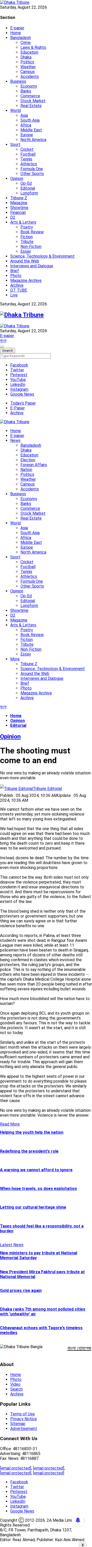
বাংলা (3, 340)
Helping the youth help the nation (31, 1132)
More (15, 659)
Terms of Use (22, 1414)
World (15, 110)
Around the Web (24, 261)
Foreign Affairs (33, 464)
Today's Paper (23, 403)
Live (14, 295)
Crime (25, 42)
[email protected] (15, 1468)
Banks (25, 91)
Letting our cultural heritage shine (33, 1207)
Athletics (28, 164)
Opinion (16, 178)
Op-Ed (26, 183)
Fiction (26, 236)
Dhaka (25, 57)
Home (15, 32)
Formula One (31, 168)
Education (29, 52)
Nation (26, 469)
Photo (15, 275)
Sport (15, 144)
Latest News (12, 1244)
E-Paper (17, 408)
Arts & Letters (23, 222)
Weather (28, 66)
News (15, 440)
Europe (26, 134)
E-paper (17, 28)
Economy (28, 86)
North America (33, 139)
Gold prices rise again (21, 1290)
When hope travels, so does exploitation (38, 1188)
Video (15, 1384)
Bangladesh (20, 37)
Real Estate (31, 105)
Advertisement (23, 1428)
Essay (25, 251)
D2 (12, 217)
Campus (27, 71)
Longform (29, 193)
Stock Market (32, 100)
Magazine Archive (26, 280)
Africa (25, 125)
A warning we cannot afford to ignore (36, 1169)
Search (16, 1389)
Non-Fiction (30, 246)
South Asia (30, 120)
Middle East (31, 130)
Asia (24, 115)
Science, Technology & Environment (42, 256)
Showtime (19, 207)
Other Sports (32, 173)
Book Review (32, 232)
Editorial (27, 188)
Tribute (26, 241)
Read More (10, 1124)
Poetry (26, 227)
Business (18, 81)
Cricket (26, 149)
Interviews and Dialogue (31, 265)
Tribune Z (18, 198)
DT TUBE (18, 290)
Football (28, 154)
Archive (17, 285)
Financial (18, 212)
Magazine (18, 202)
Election (27, 459)
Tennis (26, 159)
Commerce (30, 96)
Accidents (29, 76)
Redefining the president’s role (29, 1151)
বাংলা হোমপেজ (79, 1348)
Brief (14, 270)
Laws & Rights (33, 47)
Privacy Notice (23, 1418)
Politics (27, 62)
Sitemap (17, 1423)
